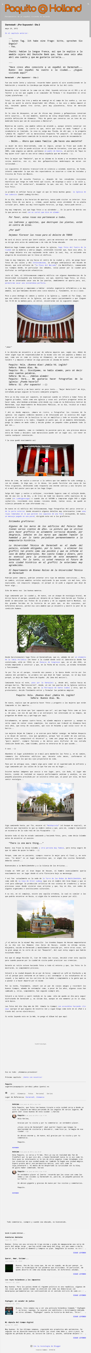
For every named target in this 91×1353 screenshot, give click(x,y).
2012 (13, 1093)
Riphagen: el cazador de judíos (19, 1301)
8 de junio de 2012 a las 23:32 (30, 1152)
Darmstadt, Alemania (35, 1097)
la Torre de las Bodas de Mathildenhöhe (62, 878)
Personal (40, 1093)
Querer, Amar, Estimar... (17, 1258)
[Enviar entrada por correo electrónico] (6, 1093)
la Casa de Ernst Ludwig (30, 881)
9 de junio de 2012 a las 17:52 (35, 1171)
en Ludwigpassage (21, 498)
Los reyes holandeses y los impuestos (22, 1280)
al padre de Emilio (53, 151)
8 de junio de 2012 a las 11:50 (35, 1115)
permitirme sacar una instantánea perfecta (25, 283)
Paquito (21, 1115)
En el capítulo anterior (16, 33)
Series (50, 1093)
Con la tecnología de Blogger (46, 1346)
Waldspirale (53, 825)
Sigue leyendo (79, 1253)
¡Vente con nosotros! (32, 1077)
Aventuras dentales (14, 1237)
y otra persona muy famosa (51, 848)
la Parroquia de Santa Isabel (55, 688)
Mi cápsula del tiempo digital (19, 1322)
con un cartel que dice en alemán (43, 212)
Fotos (30, 1093)
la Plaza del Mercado (46, 265)
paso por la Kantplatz (43, 683)
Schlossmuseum (39, 263)
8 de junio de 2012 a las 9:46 (30, 1104)
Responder (15, 1147)
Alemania (21, 1093)
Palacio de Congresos (50, 662)
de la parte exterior (15, 511)
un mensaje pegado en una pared (19, 516)
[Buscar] (88, 4)
